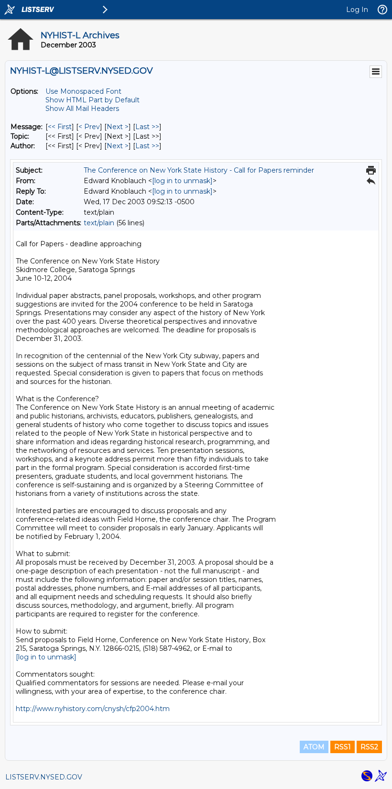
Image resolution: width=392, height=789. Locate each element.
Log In (357, 9)
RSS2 (369, 747)
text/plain (99, 223)
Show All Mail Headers (82, 108)
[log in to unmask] (182, 180)
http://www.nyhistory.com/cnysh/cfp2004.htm (93, 708)
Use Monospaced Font (83, 91)
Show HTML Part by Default (92, 100)
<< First (60, 126)
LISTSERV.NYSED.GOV (43, 777)
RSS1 (342, 747)
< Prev (89, 126)
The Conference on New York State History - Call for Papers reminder (199, 170)
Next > (118, 126)
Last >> (147, 126)
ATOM (314, 747)
